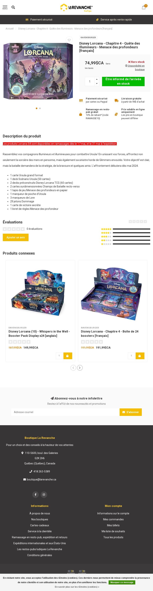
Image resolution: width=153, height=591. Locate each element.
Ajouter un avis (16, 237)
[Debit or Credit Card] (71, 572)
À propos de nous (39, 513)
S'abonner (132, 412)
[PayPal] (82, 572)
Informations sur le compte (113, 513)
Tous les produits (113, 537)
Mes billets (113, 525)
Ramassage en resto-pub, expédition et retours (39, 537)
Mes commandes (113, 519)
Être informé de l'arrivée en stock (123, 81)
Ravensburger (88, 38)
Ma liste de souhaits (113, 531)
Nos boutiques (39, 519)
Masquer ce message (121, 582)
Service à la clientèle (40, 531)
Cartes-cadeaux (39, 525)
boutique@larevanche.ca (41, 479)
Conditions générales (39, 555)
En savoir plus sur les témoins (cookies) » (77, 587)
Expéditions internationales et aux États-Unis (39, 543)
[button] (36, 108)
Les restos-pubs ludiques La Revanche (39, 549)
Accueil (10, 28)
